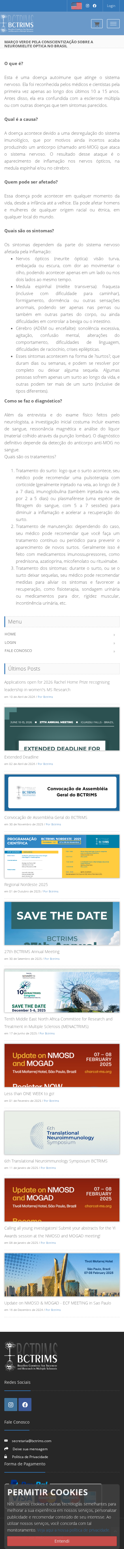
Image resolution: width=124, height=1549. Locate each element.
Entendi (62, 1541)
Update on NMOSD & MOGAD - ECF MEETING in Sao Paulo (57, 1303)
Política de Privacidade (29, 1456)
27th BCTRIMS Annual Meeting (31, 951)
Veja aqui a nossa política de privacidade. (73, 1530)
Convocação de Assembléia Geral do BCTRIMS (45, 817)
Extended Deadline (21, 757)
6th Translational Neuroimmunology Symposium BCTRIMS (56, 1161)
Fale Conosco (18, 650)
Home (10, 634)
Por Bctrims (45, 697)
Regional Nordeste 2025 (26, 884)
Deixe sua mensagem (30, 1448)
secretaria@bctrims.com (31, 1440)
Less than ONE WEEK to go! (29, 1093)
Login (111, 5)
